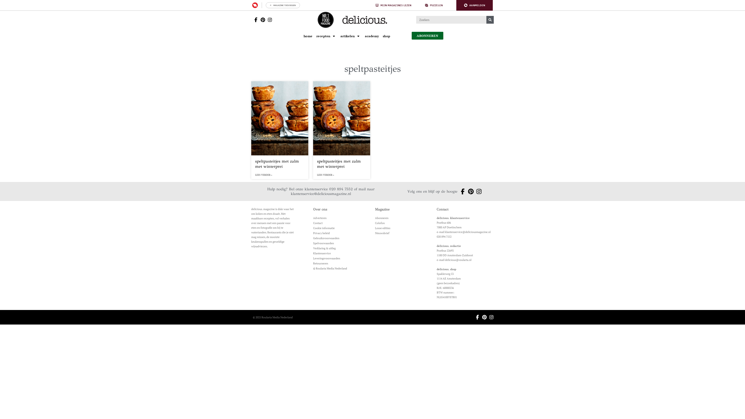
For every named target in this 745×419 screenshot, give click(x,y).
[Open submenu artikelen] (358, 36)
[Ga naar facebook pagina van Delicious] (254, 19)
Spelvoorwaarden (323, 243)
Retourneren (320, 263)
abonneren (427, 36)
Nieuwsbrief (382, 233)
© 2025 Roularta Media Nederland (273, 317)
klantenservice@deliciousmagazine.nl (321, 193)
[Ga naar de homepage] (325, 20)
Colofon (380, 223)
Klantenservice (322, 253)
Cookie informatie (324, 228)
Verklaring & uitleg (324, 248)
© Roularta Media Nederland (330, 268)
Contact (318, 223)
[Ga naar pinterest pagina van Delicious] (261, 19)
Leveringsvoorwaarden (326, 258)
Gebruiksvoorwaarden (326, 238)
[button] (474, 5)
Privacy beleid (321, 233)
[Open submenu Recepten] (334, 36)
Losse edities (382, 228)
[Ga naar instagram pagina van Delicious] (268, 19)
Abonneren (381, 218)
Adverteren (320, 218)
